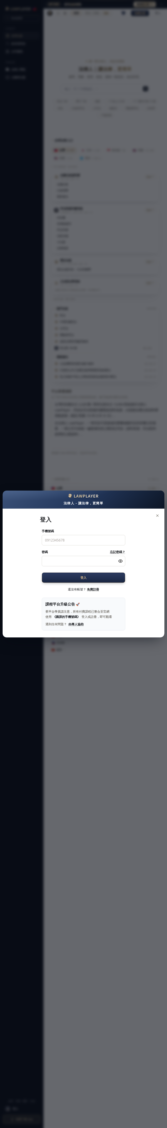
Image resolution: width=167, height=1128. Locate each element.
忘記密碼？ (117, 552)
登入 (83, 577)
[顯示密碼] (120, 561)
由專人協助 (76, 624)
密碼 (45, 552)
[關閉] (157, 516)
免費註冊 (93, 589)
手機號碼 (48, 531)
